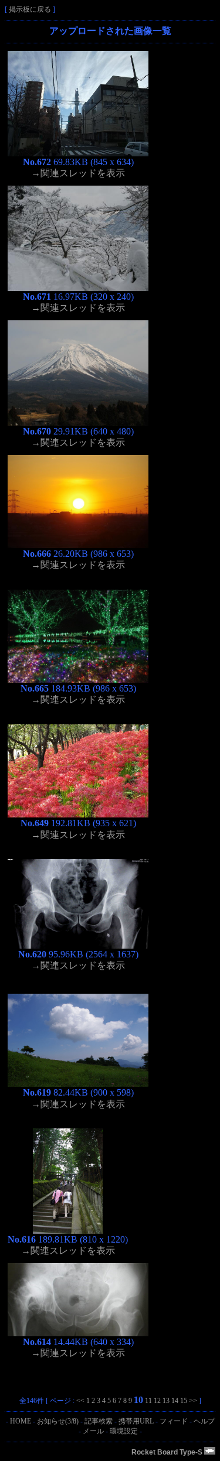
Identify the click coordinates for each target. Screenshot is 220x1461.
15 (183, 1401)
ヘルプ (204, 1421)
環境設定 (124, 1431)
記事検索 (98, 1421)
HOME (20, 1421)
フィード (174, 1421)
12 (157, 1401)
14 (174, 1401)
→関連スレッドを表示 (78, 173)
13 (166, 1401)
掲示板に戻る (30, 9)
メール (93, 1431)
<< (80, 1401)
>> (193, 1401)
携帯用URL (136, 1421)
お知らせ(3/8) (58, 1421)
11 (148, 1401)
